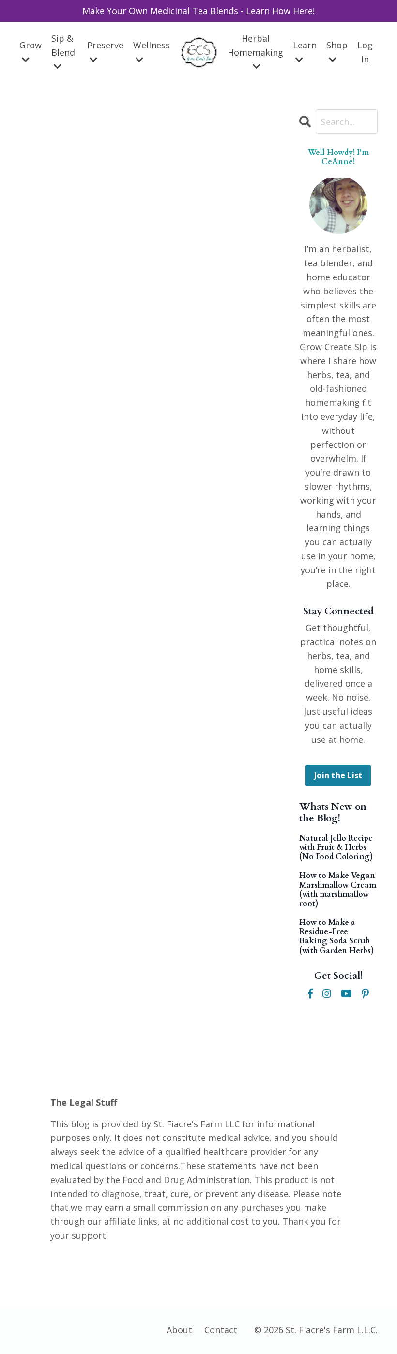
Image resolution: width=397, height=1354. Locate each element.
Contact (220, 1330)
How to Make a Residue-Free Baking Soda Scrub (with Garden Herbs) (336, 936)
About (179, 1330)
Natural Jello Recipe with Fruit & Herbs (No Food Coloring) (336, 848)
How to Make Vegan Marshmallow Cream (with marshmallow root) (337, 889)
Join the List (338, 775)
